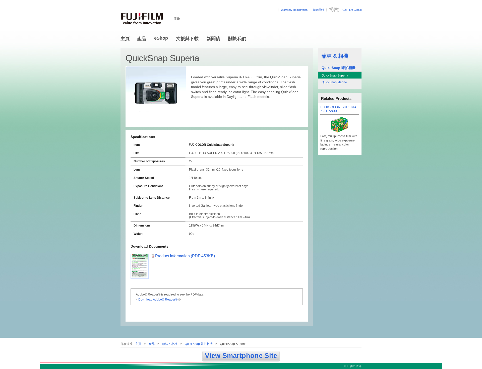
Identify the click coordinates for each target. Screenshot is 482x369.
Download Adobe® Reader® (157, 299)
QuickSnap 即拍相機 (338, 68)
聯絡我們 (318, 9)
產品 (141, 38)
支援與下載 (187, 38)
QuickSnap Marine (334, 82)
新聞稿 (213, 38)
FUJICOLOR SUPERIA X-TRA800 (338, 109)
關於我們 (237, 38)
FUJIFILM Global (351, 9)
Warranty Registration (294, 9)
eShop (161, 38)
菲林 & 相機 (335, 56)
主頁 (125, 38)
